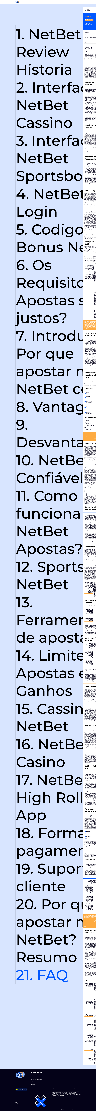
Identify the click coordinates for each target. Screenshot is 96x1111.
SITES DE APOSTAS (37, 1)
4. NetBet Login (51, 202)
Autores (33, 1084)
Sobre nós (33, 1076)
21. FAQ (42, 975)
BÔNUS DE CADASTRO (55, 1)
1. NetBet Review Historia (48, 51)
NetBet (92, 10)
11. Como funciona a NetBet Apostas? (54, 522)
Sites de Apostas (88, 10)
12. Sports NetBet (50, 575)
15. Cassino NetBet (54, 717)
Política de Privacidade (36, 1079)
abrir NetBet (88, 19)
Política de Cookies (35, 1081)
